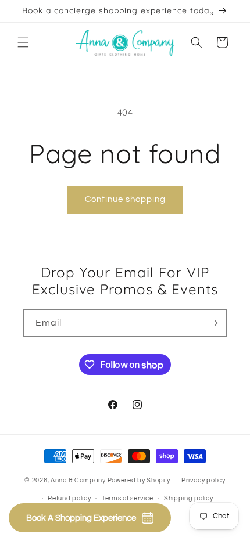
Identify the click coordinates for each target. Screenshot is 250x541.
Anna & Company (78, 480)
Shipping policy (188, 498)
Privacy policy (203, 480)
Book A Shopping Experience (81, 518)
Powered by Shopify (139, 480)
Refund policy (69, 498)
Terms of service (127, 498)
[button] (23, 42)
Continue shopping (125, 199)
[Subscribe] (213, 323)
